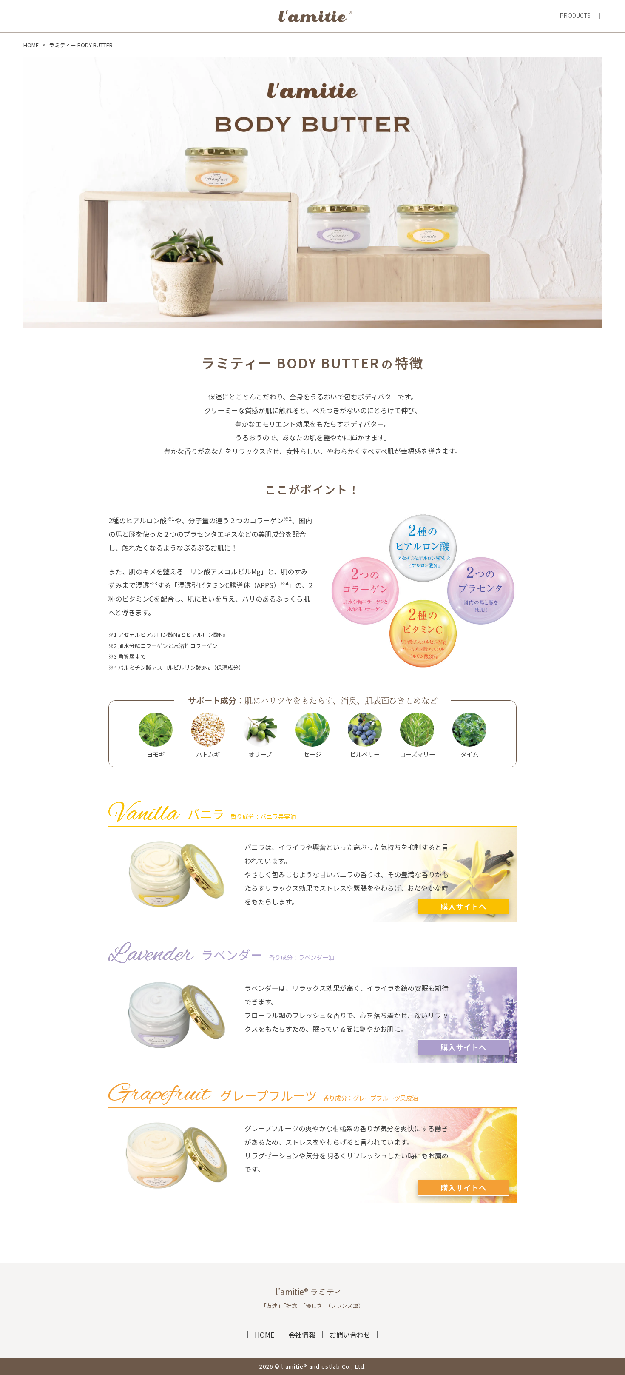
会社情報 (301, 1334)
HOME (264, 1334)
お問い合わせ (350, 1334)
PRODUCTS (575, 15)
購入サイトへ (463, 906)
